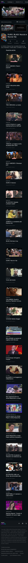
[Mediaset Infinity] (3, 2)
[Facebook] (19, 523)
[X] (26, 523)
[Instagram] (22, 523)
